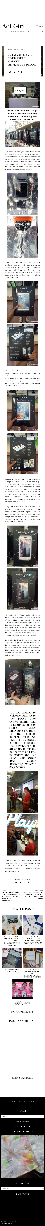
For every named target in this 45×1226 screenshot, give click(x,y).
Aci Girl (13, 26)
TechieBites (25, 885)
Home (13, 1101)
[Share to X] (14, 72)
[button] (38, 26)
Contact (31, 1101)
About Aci (22, 1101)
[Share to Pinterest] (21, 72)
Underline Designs (6, 1223)
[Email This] (10, 72)
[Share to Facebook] (18, 72)
